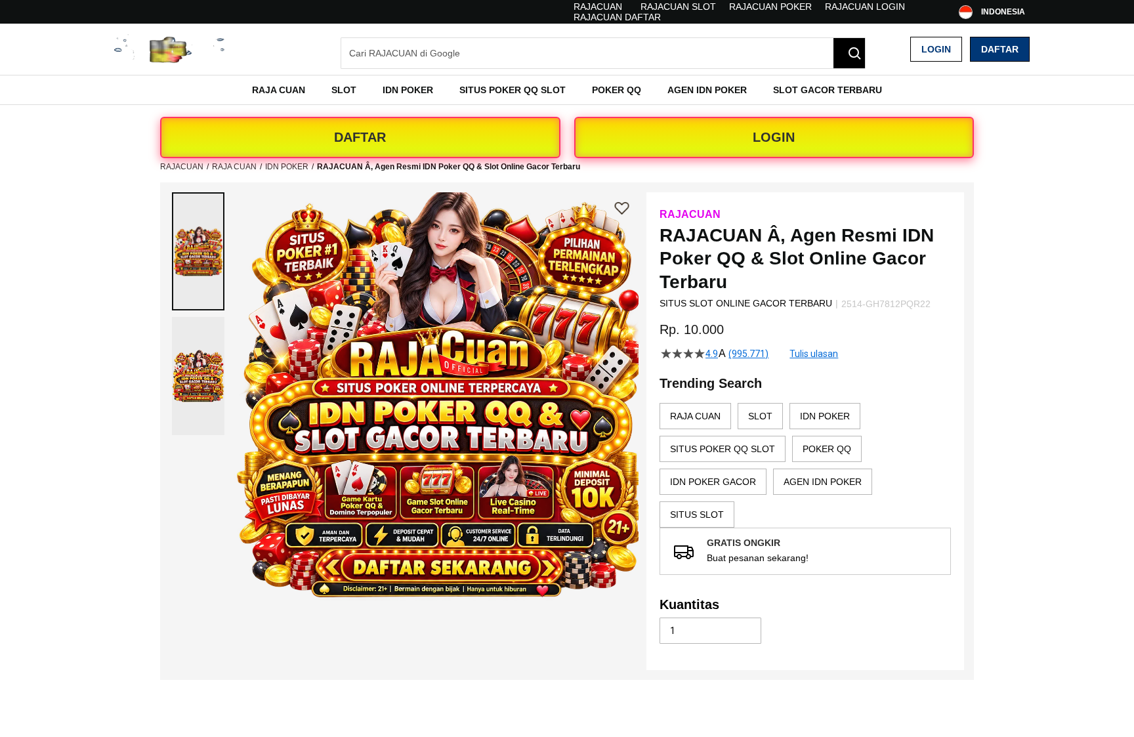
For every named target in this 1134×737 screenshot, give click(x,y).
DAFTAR (360, 137)
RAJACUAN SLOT (678, 6)
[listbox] (805, 465)
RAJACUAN (598, 6)
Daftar (999, 49)
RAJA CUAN (234, 166)
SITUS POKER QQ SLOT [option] (722, 449)
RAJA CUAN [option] (695, 416)
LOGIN (774, 137)
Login (936, 49)
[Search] (849, 53)
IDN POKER (286, 166)
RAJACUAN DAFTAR (617, 17)
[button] (198, 251)
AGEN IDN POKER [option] (823, 481)
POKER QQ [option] (827, 449)
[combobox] (603, 53)
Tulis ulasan (813, 353)
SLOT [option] (760, 416)
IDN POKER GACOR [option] (713, 481)
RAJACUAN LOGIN (865, 6)
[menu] (567, 89)
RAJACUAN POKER (770, 6)
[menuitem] (278, 89)
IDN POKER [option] (825, 416)
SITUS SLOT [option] (697, 514)
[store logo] (170, 49)
